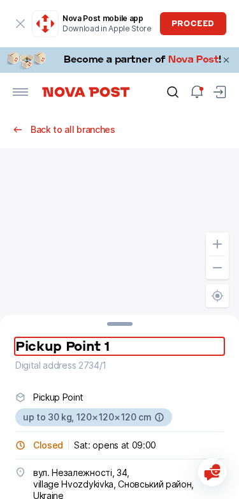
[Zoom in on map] (217, 244)
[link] (119, 60)
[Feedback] (212, 472)
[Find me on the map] (217, 295)
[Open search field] (172, 92)
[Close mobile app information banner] (20, 23)
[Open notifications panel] (197, 92)
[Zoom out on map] (217, 267)
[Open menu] (20, 92)
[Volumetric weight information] (159, 417)
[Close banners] (226, 60)
